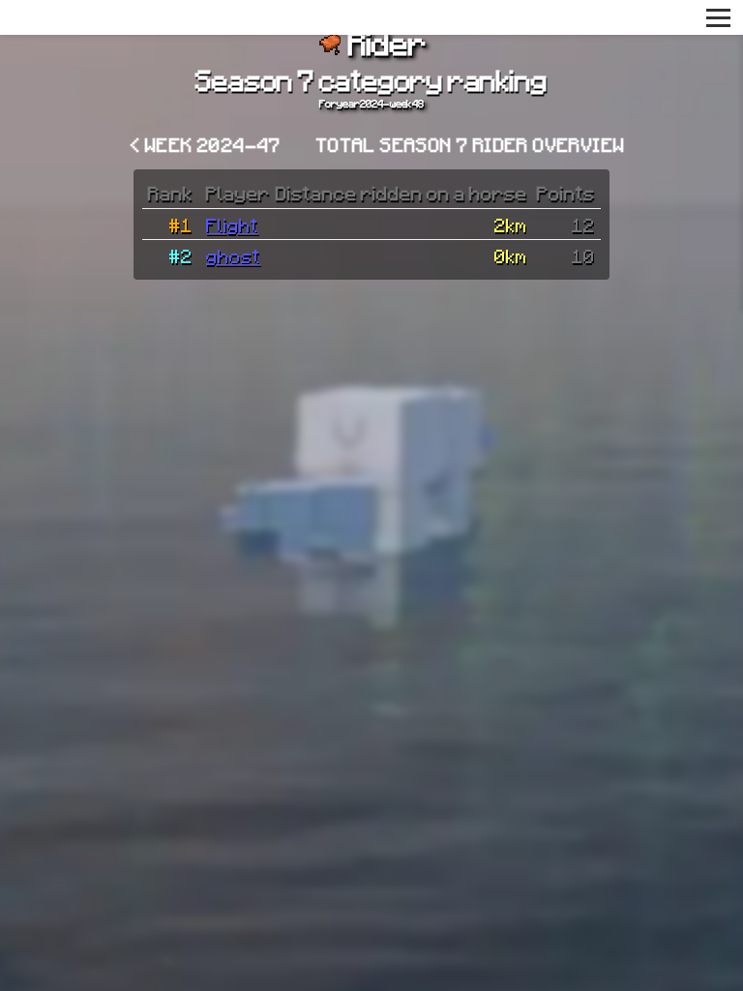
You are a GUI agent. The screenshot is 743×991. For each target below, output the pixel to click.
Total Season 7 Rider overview (471, 144)
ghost (233, 255)
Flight (232, 224)
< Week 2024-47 (206, 144)
